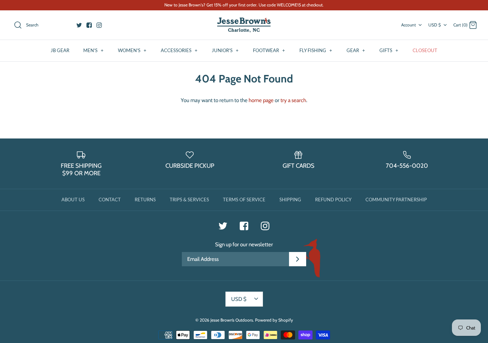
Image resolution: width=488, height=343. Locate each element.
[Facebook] (89, 25)
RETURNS (145, 199)
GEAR (356, 50)
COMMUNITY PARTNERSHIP (396, 199)
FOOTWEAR (269, 50)
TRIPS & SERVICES (189, 199)
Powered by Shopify (274, 320)
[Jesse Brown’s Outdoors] (244, 25)
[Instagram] (99, 25)
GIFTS (388, 50)
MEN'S (93, 50)
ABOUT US (73, 199)
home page (261, 100)
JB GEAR (60, 50)
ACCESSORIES (179, 50)
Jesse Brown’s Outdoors (231, 320)
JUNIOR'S (225, 50)
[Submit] (297, 259)
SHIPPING (290, 199)
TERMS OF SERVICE (244, 199)
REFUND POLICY (333, 199)
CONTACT (110, 199)
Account (408, 24)
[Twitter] (79, 25)
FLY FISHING (315, 50)
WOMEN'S (132, 50)
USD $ (434, 24)
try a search (293, 100)
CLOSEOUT (425, 50)
